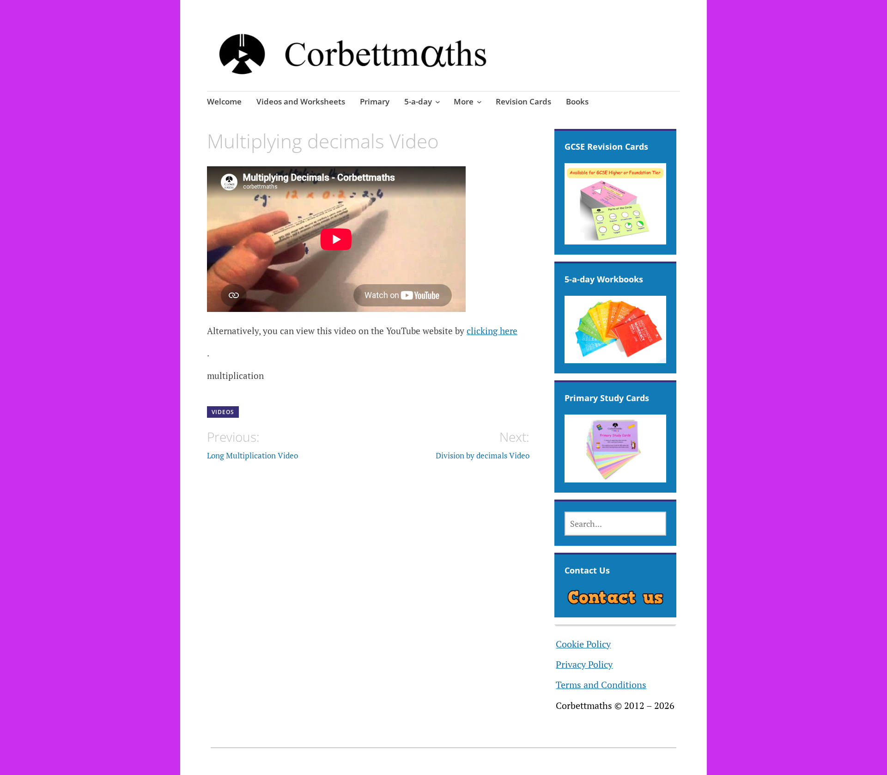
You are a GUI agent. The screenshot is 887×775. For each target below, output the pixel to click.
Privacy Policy (584, 665)
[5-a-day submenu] (437, 101)
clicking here (492, 330)
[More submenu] (479, 101)
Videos (223, 412)
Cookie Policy (583, 644)
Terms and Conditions (601, 685)
